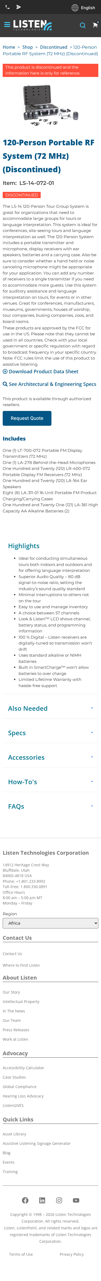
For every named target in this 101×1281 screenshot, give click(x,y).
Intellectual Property (21, 1001)
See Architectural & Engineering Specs (52, 384)
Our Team (12, 1020)
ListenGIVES (13, 1105)
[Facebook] (25, 1200)
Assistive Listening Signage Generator (37, 1143)
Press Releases (16, 1029)
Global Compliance (20, 1086)
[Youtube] (76, 1200)
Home (9, 47)
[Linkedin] (42, 1200)
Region (10, 914)
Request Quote (27, 418)
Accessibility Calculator (23, 1067)
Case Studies (14, 1077)
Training (10, 1171)
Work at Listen (15, 1039)
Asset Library (14, 1133)
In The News (14, 1010)
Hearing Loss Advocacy (23, 1096)
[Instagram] (59, 1200)
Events (9, 1162)
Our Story (11, 992)
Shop (27, 47)
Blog (7, 1152)
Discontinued (53, 47)
